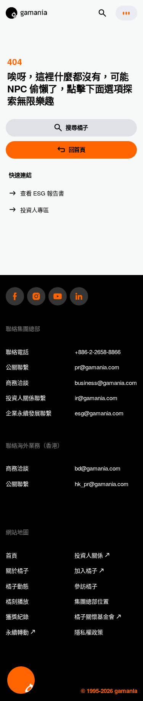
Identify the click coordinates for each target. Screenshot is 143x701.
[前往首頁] (26, 13)
